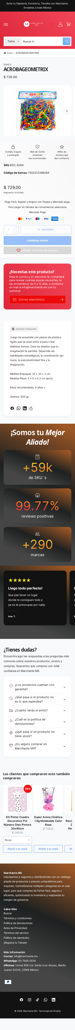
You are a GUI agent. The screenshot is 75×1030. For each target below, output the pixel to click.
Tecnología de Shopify (50, 1011)
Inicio (10, 52)
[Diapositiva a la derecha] (67, 111)
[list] (37, 506)
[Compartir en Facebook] (12, 408)
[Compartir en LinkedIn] (25, 408)
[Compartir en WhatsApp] (18, 408)
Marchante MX (30, 1011)
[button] (6, 24)
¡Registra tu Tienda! (15, 942)
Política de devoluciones (18, 923)
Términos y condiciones (17, 918)
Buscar (8, 913)
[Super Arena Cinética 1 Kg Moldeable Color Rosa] (48, 799)
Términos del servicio (16, 932)
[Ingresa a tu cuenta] (60, 24)
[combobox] (46, 41)
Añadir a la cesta (17, 848)
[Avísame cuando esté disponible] (62, 299)
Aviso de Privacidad (15, 927)
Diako (7, 64)
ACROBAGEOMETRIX (27, 52)
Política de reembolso (16, 937)
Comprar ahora (37, 240)
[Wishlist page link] (52, 24)
